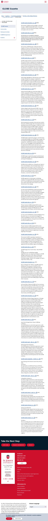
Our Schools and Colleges (16, 15)
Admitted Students (21, 488)
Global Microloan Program (8, 17)
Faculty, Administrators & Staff (23, 490)
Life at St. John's (21, 458)
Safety (18, 471)
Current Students (21, 486)
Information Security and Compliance (25, 476)
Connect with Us (8, 471)
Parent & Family (20, 492)
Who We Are (20, 460)
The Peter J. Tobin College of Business (30, 15)
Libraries (19, 469)
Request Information (18, 445)
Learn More (18, 518)
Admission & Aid (21, 456)
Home (2, 15)
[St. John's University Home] (4, 2)
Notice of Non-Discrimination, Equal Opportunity (28, 474)
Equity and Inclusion (21, 478)
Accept (9, 518)
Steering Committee (5, 32)
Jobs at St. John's (20, 480)
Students (3, 37)
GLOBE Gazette (4, 26)
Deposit (31, 445)
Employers (19, 494)
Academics (20, 453)
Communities (3, 29)
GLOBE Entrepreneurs (5, 34)
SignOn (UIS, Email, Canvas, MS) (24, 467)
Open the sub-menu (14, 37)
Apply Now (5, 445)
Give (22, 463)
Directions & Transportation (8, 474)
